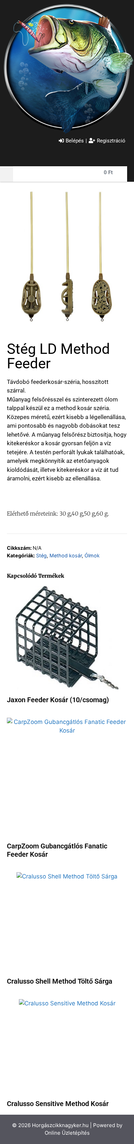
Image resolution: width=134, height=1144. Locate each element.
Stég (41, 555)
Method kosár (65, 555)
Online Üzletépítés (67, 1133)
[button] (6, 174)
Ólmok (92, 555)
